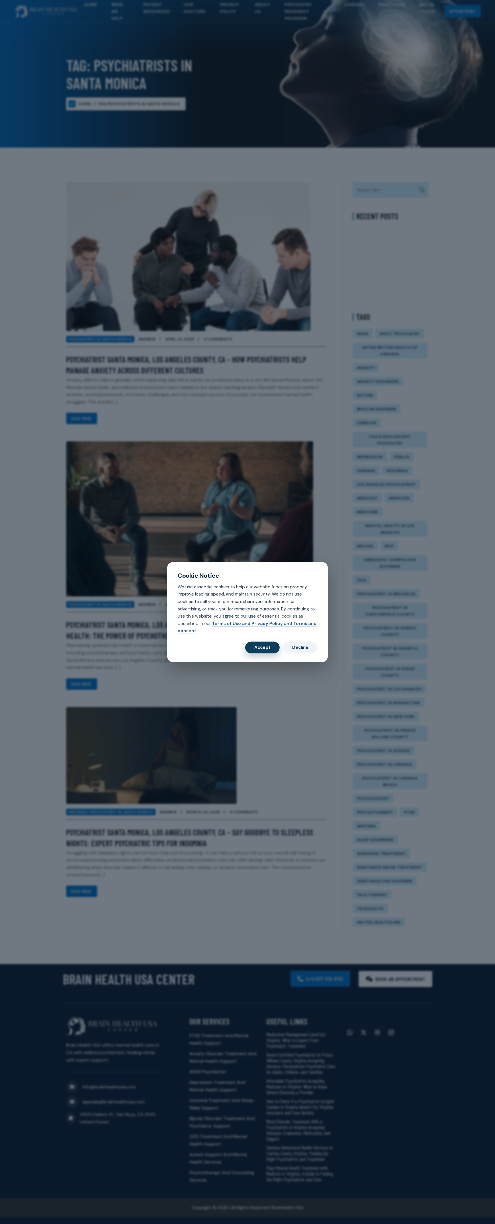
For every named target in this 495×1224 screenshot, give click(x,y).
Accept (262, 647)
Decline (300, 647)
